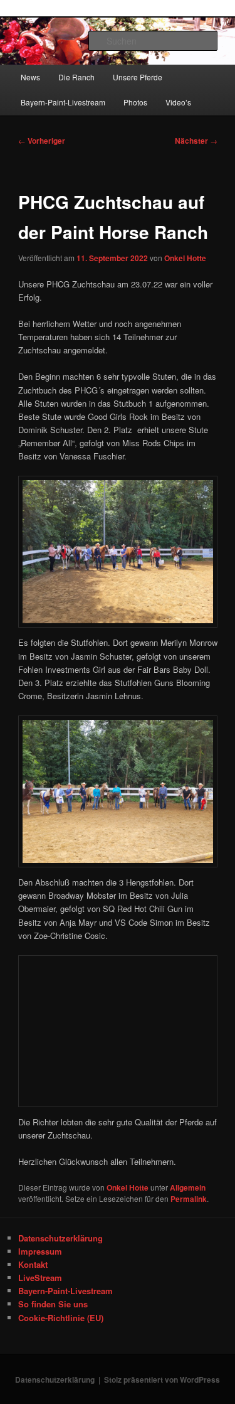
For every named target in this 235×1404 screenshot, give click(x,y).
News (30, 77)
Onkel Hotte (185, 258)
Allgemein (188, 1187)
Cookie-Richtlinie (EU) (60, 1318)
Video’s (178, 102)
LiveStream (40, 1277)
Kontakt (33, 1264)
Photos (135, 102)
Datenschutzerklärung (60, 1238)
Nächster (196, 140)
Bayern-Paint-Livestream (63, 102)
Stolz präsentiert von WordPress (162, 1379)
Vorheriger (41, 140)
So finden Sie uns (53, 1304)
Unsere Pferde (137, 77)
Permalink (188, 1198)
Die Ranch (76, 77)
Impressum (40, 1251)
